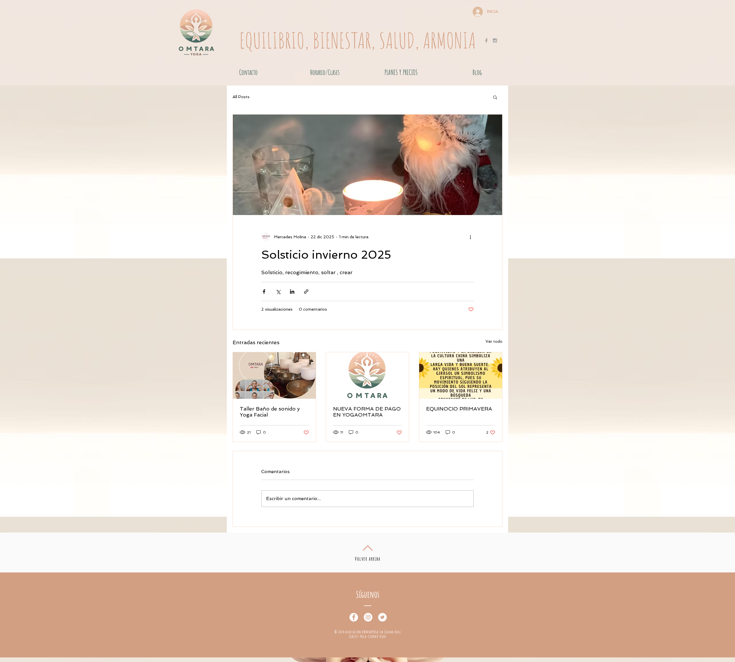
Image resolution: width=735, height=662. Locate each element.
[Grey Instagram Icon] (495, 40)
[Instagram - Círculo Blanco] (368, 617)
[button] (495, 97)
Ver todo (494, 341)
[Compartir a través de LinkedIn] (292, 291)
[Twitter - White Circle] (382, 617)
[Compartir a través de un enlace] (306, 291)
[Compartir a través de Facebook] (264, 291)
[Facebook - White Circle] (353, 617)
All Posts (241, 96)
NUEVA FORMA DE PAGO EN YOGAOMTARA (367, 412)
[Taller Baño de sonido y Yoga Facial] (274, 375)
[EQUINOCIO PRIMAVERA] (460, 375)
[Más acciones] (470, 236)
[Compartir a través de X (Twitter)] (278, 291)
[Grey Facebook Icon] (486, 40)
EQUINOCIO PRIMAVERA (459, 409)
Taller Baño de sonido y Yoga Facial (270, 412)
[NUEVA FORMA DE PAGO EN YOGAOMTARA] (367, 375)
